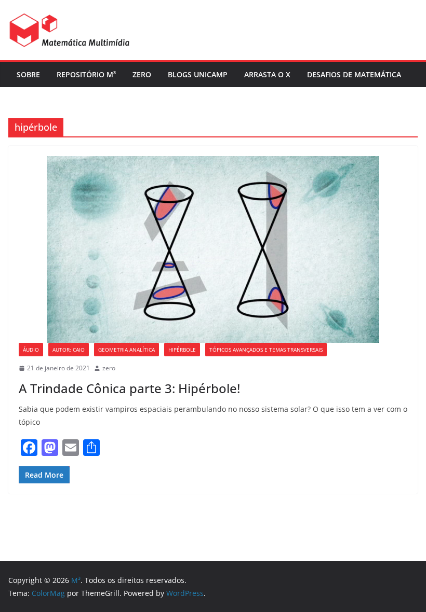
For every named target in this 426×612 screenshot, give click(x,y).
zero (108, 368)
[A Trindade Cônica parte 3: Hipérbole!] (213, 249)
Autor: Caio (68, 349)
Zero (141, 74)
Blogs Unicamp (198, 74)
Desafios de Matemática (354, 74)
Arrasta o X (267, 74)
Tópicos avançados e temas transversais (266, 349)
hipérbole (182, 349)
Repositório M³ (86, 74)
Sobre (28, 74)
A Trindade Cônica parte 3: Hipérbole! (129, 388)
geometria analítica (126, 349)
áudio (31, 349)
